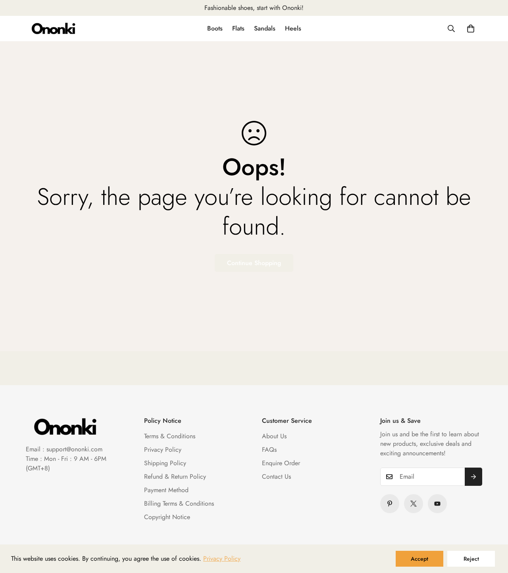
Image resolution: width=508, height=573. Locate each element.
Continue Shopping (254, 262)
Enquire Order (281, 463)
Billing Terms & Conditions (179, 503)
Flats (238, 28)
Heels (293, 28)
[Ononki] (53, 29)
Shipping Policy (165, 463)
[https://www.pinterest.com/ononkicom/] (389, 503)
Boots (215, 28)
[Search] (451, 28)
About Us (274, 436)
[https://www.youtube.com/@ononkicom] (437, 503)
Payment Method (166, 490)
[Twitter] (413, 503)
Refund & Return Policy (175, 476)
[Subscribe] (473, 477)
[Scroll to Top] (492, 530)
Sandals (264, 28)
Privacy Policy (162, 449)
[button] (471, 28)
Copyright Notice (167, 516)
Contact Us (276, 476)
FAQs (269, 449)
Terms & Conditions (169, 436)
